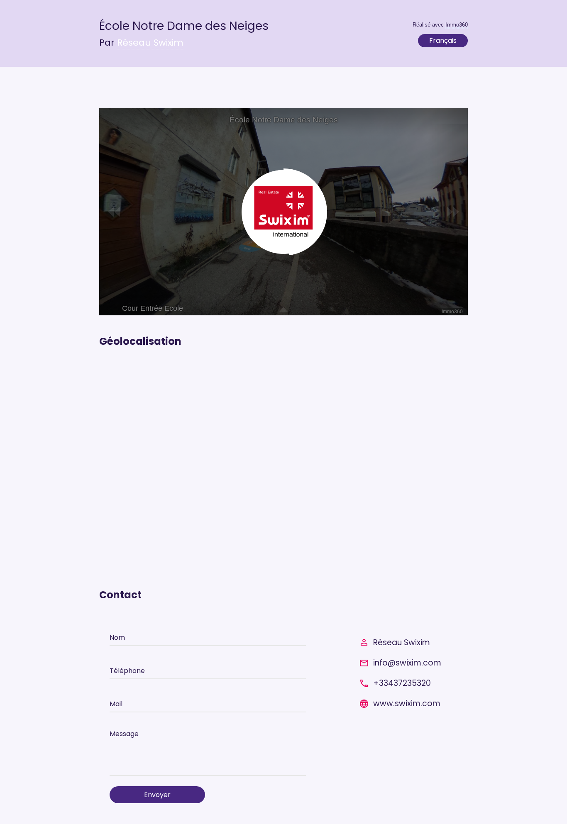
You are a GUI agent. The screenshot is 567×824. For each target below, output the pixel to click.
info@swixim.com (407, 662)
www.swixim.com (406, 703)
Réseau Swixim (150, 42)
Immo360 (456, 25)
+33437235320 (402, 683)
